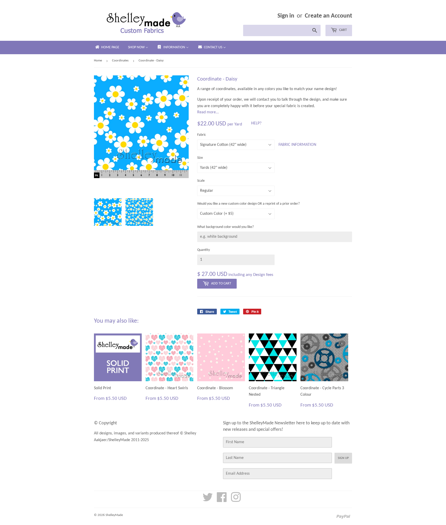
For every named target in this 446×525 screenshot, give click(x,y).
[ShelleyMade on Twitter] (208, 500)
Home (98, 60)
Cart (342, 30)
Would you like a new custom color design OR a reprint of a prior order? (248, 204)
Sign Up (343, 458)
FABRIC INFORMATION (297, 145)
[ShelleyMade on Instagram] (236, 500)
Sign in (285, 16)
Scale (201, 181)
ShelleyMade (114, 515)
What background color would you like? (225, 227)
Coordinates (120, 60)
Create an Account (328, 16)
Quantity (203, 250)
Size (200, 158)
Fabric (201, 135)
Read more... (208, 112)
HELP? (256, 123)
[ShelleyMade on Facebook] (222, 500)
